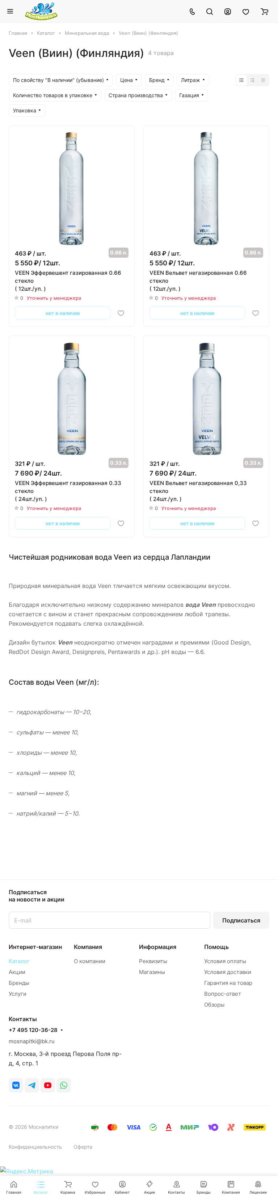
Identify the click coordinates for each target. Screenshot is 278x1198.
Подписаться (241, 920)
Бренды (19, 982)
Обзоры (214, 1004)
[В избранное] (121, 313)
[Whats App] (63, 1085)
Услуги (17, 993)
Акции (17, 972)
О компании (89, 961)
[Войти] (227, 11)
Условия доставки (227, 972)
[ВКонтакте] (16, 1085)
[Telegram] (32, 1085)
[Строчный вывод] (252, 80)
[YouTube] (48, 1085)
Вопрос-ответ (222, 993)
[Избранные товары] (246, 11)
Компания (88, 946)
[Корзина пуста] (264, 11)
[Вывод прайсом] (263, 80)
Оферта (82, 1147)
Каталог (19, 961)
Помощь (216, 946)
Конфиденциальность (35, 1147)
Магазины (152, 972)
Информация (157, 946)
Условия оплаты (225, 961)
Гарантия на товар (228, 982)
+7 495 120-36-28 (33, 1030)
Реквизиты (153, 961)
